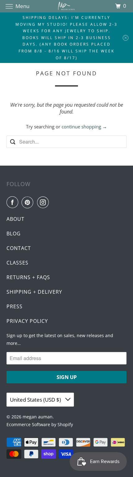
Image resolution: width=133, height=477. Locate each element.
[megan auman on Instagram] (44, 202)
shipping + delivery (34, 291)
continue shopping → (84, 126)
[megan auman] (66, 6)
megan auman (38, 417)
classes (17, 262)
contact (18, 248)
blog (13, 233)
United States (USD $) (36, 399)
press (14, 306)
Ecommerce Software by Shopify (39, 424)
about (15, 219)
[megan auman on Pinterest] (29, 202)
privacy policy (27, 321)
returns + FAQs (28, 277)
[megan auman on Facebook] (13, 202)
